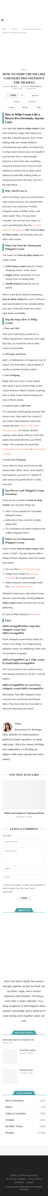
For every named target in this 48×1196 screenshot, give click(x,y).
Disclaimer (19, 1182)
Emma (13, 86)
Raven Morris (35, 86)
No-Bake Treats (25, 1126)
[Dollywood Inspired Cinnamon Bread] (24, 794)
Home (4, 29)
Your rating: (6, 836)
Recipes (25, 1132)
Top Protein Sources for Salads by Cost (18, 1040)
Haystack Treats (26, 1070)
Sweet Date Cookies (28, 1050)
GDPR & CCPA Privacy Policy (24, 1175)
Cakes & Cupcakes (25, 1113)
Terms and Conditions (16, 1179)
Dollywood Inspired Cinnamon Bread (24, 813)
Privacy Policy (35, 1179)
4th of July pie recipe (30, 569)
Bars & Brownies (25, 1100)
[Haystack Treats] (9, 1076)
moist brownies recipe (21, 586)
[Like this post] (23, 95)
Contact (29, 1182)
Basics (14, 29)
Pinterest (35, 614)
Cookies (25, 1120)
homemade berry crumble (16, 449)
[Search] (45, 20)
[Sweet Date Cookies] (9, 1056)
